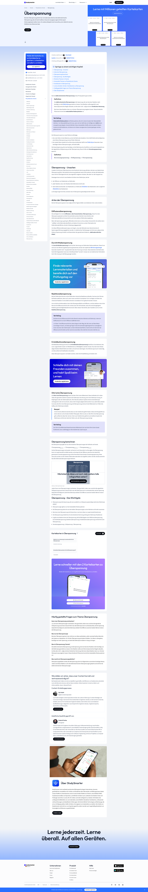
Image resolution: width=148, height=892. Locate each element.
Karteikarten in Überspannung (62, 84)
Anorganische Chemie (31, 87)
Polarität (28, 200)
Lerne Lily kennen (58, 709)
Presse (51, 875)
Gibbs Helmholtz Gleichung (31, 150)
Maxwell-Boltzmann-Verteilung (32, 180)
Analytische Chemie (30, 84)
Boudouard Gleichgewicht (31, 113)
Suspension (28, 224)
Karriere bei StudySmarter (55, 868)
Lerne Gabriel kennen (59, 739)
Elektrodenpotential (30, 127)
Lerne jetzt (98, 533)
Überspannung (29, 238)
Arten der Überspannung (60, 72)
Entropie (28, 138)
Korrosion (28, 166)
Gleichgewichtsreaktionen (31, 152)
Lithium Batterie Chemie (31, 168)
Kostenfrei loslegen (74, 846)
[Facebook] (112, 885)
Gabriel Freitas (70, 58)
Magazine (51, 877)
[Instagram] (115, 885)
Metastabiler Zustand (30, 182)
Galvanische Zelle (29, 146)
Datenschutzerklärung (54, 884)
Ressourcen (82, 2)
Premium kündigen (93, 870)
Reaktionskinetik (29, 208)
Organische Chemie (30, 96)
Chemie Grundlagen (30, 94)
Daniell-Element (29, 119)
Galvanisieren (29, 148)
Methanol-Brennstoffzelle (31, 184)
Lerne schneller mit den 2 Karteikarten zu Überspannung (69, 86)
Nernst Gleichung (29, 190)
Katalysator (28, 160)
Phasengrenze (29, 198)
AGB (38, 884)
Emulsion (28, 134)
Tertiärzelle (28, 228)
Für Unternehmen (72, 875)
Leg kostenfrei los (118, 13)
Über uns (51, 870)
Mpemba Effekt (29, 188)
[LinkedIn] (123, 885)
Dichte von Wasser (30, 121)
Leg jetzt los (37, 66)
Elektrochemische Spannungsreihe (33, 125)
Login (110, 2)
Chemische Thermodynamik (31, 115)
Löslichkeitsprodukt (30, 176)
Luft (27, 172)
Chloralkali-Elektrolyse (30, 117)
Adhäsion (28, 101)
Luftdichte (28, 174)
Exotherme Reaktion (30, 140)
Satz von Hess (29, 212)
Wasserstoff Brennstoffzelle (31, 234)
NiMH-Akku (28, 192)
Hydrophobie (29, 156)
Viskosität (28, 230)
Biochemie (28, 91)
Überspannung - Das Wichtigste (62, 77)
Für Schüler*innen (73, 870)
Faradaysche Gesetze (30, 142)
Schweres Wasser (29, 216)
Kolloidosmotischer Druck (31, 164)
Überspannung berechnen (61, 74)
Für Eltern (71, 880)
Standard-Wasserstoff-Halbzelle (32, 220)
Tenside (28, 226)
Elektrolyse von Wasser (30, 132)
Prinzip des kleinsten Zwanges (32, 204)
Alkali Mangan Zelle (30, 107)
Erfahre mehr (57, 813)
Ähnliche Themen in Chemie (61, 79)
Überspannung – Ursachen (61, 70)
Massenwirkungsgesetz (31, 178)
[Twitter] (119, 885)
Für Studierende (72, 868)
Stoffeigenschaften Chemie (31, 222)
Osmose (28, 194)
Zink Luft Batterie (29, 236)
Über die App (72, 2)
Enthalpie (28, 136)
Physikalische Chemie (31, 98)
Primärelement (29, 202)
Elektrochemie (29, 123)
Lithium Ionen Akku (30, 170)
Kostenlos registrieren (62, 282)
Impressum (45, 884)
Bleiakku (28, 111)
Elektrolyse (28, 130)
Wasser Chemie (29, 232)
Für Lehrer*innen (72, 877)
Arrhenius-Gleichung (30, 109)
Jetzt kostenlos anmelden (78, 481)
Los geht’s (27, 30)
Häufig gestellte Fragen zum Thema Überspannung (67, 88)
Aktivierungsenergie (30, 105)
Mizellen (28, 186)
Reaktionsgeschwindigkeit (31, 206)
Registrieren (119, 2)
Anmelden (84, 606)
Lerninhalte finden (60, 2)
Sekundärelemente (30, 218)
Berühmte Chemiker (31, 89)
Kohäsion (28, 162)
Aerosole (28, 103)
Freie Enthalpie (29, 144)
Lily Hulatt (68, 55)
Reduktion (56, 189)
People (51, 873)
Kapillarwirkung (29, 158)
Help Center (91, 868)
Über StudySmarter (59, 90)
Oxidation (85, 187)
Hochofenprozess (29, 154)
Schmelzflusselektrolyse (31, 214)
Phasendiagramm (29, 196)
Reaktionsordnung (30, 210)
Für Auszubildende (73, 873)
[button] (25, 42)
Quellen (54, 58)
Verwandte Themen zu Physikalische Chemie (66, 81)
